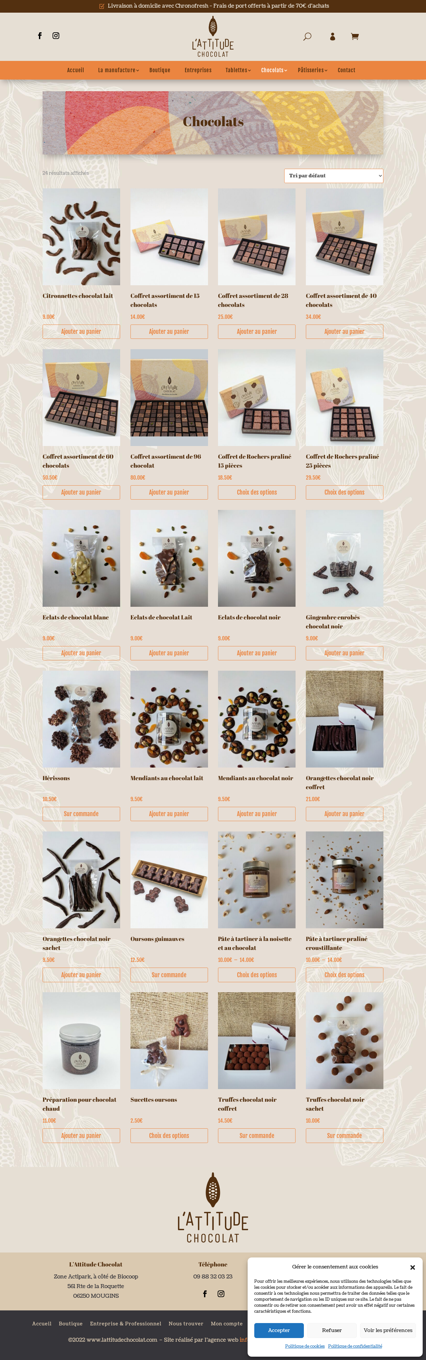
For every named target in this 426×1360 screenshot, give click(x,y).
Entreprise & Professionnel (125, 1323)
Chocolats (272, 70)
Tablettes (236, 70)
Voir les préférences (388, 1330)
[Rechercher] (311, 38)
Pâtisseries (311, 70)
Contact (347, 70)
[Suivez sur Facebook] (40, 35)
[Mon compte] (334, 38)
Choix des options (257, 492)
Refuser (332, 1330)
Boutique (160, 70)
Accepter (279, 1330)
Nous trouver (186, 1323)
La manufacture (116, 70)
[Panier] (356, 38)
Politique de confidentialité (355, 1346)
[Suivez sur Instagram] (56, 35)
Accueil (76, 70)
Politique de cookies (305, 1346)
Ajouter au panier (81, 331)
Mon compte (227, 1323)
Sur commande (81, 813)
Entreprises (198, 70)
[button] (412, 1267)
